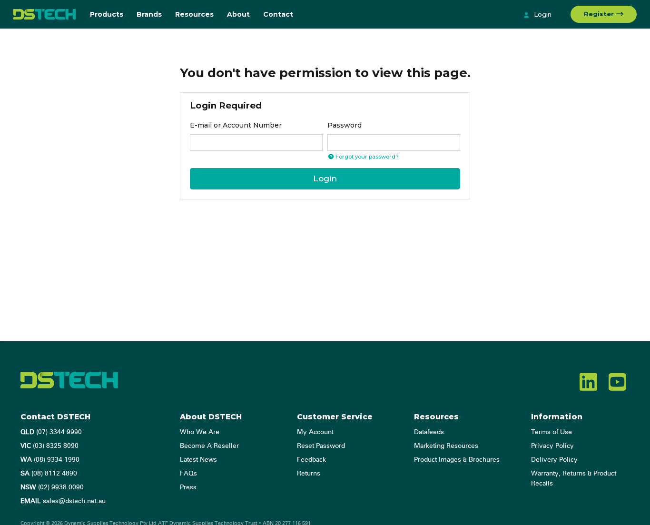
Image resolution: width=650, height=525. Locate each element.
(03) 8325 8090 (49, 446)
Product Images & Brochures (457, 459)
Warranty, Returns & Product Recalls (573, 478)
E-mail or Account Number (236, 125)
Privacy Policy (552, 446)
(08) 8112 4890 (48, 473)
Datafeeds (429, 432)
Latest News (198, 459)
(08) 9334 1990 (49, 459)
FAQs (188, 473)
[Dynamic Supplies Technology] (44, 14)
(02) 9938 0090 (52, 487)
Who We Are (199, 432)
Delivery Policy (554, 459)
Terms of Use (551, 432)
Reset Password (321, 446)
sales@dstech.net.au (63, 501)
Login (542, 14)
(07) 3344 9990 (51, 432)
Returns (308, 473)
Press (188, 487)
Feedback (311, 459)
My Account (315, 432)
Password (344, 125)
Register (600, 14)
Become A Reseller (209, 446)
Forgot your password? (366, 156)
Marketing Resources (446, 446)
